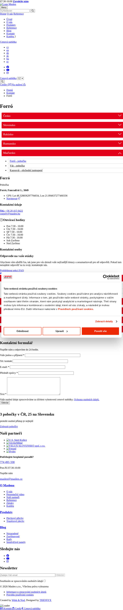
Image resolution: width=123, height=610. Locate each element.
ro (7, 61)
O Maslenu (7, 485)
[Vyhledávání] (32, 10)
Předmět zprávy (9, 373)
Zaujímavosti (13, 536)
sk (7, 56)
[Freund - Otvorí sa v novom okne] (11, 448)
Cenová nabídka (8, 42)
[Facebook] (7, 67)
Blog (8, 30)
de (7, 53)
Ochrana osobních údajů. (86, 399)
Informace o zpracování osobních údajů (26, 592)
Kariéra (10, 36)
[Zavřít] (1, 273)
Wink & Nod (18, 600)
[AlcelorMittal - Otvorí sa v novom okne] (14, 443)
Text (3, 394)
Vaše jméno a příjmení (12, 355)
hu (7, 58)
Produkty (11, 25)
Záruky (10, 503)
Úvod (9, 19)
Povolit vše (100, 331)
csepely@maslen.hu (10, 213)
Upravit (60, 331)
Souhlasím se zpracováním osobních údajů (21, 581)
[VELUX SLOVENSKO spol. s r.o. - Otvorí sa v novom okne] (25, 445)
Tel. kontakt (6, 361)
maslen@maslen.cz (11, 478)
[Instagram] (7, 72)
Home (3, 13)
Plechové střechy (15, 518)
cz (7, 47)
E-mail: (5, 367)
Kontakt (10, 33)
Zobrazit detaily (104, 321)
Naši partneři (12, 497)
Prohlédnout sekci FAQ (12, 270)
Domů (9, 90)
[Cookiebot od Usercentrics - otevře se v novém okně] (105, 277)
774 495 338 (7, 462)
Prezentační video (15, 494)
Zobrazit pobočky (9, 426)
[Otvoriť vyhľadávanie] (2, 81)
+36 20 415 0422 (11, 210)
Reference (18, 13)
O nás (10, 13)
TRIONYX (45, 600)
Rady (9, 539)
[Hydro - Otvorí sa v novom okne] (11, 451)
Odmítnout (22, 331)
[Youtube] (7, 70)
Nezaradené (12, 533)
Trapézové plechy (15, 521)
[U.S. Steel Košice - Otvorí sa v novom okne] (16, 440)
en (7, 50)
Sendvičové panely (16, 542)
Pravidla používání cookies (20, 594)
